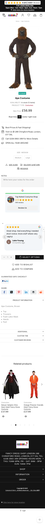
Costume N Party (13, 15)
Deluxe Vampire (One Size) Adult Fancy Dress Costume (10, 407)
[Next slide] (40, 237)
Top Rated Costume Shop (26, 197)
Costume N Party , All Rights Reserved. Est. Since (23, 490)
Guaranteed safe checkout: (14, 277)
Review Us (22, 208)
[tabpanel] (11, 396)
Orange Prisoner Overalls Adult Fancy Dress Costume (33, 407)
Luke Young (18, 240)
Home (17, 21)
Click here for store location (23, 10)
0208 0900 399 (26, 6)
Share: (4, 288)
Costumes (29, 105)
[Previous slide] (4, 237)
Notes (4, 176)
